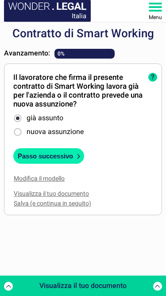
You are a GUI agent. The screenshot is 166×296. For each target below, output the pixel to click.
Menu (155, 17)
